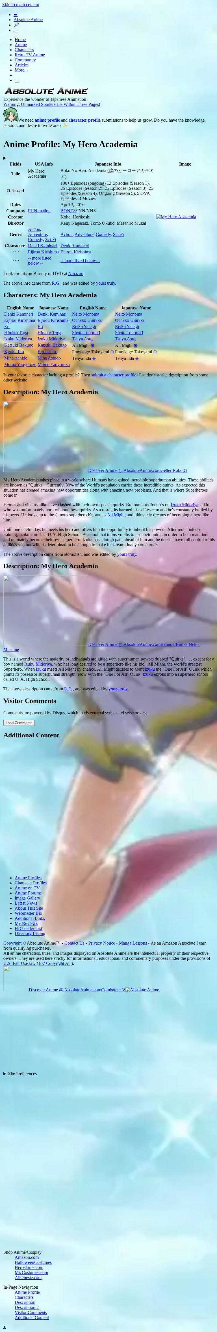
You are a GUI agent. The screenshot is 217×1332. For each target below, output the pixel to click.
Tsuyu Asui (82, 338)
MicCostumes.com (31, 1272)
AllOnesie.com (28, 1277)
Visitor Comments (31, 1312)
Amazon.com (27, 1257)
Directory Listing (30, 933)
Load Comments (19, 723)
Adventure (37, 234)
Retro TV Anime (30, 54)
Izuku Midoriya (18, 338)
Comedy (35, 239)
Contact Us (74, 943)
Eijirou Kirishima (43, 251)
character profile (85, 120)
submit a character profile (113, 374)
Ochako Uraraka (87, 320)
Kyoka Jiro (14, 351)
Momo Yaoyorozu (20, 364)
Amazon (75, 273)
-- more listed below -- (39, 260)
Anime (21, 44)
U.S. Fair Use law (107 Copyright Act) (38, 963)
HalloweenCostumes (33, 1262)
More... (21, 70)
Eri (7, 326)
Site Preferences (22, 1073)
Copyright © (14, 943)
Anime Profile (27, 1292)
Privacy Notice (101, 943)
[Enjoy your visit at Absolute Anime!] (45, 94)
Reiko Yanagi (84, 326)
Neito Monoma (85, 314)
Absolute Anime (28, 19)
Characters (24, 49)
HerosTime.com (29, 1267)
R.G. (56, 283)
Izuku (41, 669)
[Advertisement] (109, 808)
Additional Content (32, 1317)
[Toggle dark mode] (16, 31)
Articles (22, 65)
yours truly (105, 283)
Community (25, 59)
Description (25, 1302)
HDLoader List (28, 928)
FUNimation (39, 210)
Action (34, 229)
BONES (68, 210)
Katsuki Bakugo (18, 345)
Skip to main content (20, 4)
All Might (116, 514)
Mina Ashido (15, 358)
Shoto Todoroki (86, 332)
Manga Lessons (133, 943)
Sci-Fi (50, 239)
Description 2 (27, 1307)
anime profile (47, 120)
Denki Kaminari (42, 245)
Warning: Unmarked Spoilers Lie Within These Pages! (51, 104)
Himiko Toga (16, 332)
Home (20, 39)
